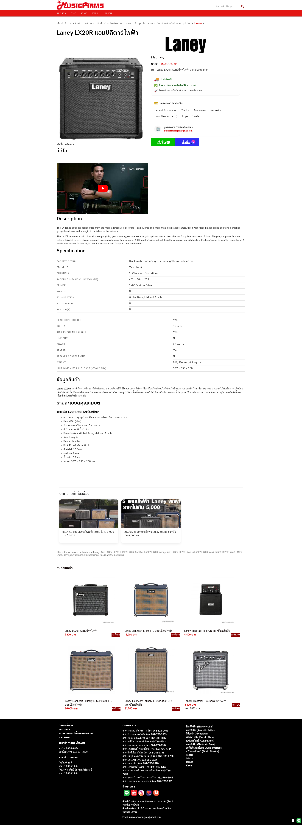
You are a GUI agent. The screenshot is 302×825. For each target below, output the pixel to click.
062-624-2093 (160, 730)
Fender (189, 754)
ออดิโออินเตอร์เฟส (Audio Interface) (204, 747)
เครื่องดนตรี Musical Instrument (104, 23)
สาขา (73, 13)
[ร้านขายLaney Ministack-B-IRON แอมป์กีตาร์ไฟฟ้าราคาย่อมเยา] (210, 600)
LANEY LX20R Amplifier (131, 552)
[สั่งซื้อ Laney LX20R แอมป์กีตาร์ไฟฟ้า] (163, 142)
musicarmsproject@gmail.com (178, 131)
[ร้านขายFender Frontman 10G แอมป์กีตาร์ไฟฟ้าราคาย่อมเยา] (211, 670)
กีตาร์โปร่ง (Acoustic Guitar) (200, 730)
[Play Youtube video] (102, 188)
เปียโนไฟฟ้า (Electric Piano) (200, 737)
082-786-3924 (149, 759)
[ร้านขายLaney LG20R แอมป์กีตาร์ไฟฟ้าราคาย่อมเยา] (91, 600)
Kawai (189, 765)
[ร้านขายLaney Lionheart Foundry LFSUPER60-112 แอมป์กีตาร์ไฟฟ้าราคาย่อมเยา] (91, 670)
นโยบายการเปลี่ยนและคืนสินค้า (76, 733)
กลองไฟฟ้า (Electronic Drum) (200, 744)
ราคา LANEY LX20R (176, 552)
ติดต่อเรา (64, 729)
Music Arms (64, 23)
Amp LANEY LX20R (110, 552)
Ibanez (189, 762)
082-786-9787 (158, 767)
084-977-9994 (158, 745)
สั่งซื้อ (95, 13)
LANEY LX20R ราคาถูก (155, 552)
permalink (119, 555)
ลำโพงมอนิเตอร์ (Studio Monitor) (202, 751)
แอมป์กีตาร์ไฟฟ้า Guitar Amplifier (170, 23)
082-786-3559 (159, 734)
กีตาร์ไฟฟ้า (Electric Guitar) (199, 726)
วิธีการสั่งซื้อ (66, 725)
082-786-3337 (158, 738)
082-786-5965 (165, 777)
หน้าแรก (61, 13)
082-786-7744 (163, 748)
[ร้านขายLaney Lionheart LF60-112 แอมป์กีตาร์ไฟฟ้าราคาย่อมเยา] (150, 600)
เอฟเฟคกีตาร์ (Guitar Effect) (200, 740)
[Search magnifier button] (242, 6)
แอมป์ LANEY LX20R (219, 552)
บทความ (107, 13)
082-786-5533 (158, 741)
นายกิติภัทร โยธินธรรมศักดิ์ (86, 555)
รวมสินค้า (64, 737)
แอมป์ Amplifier (137, 23)
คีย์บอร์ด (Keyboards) (197, 733)
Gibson (189, 758)
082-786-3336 (156, 752)
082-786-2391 (164, 781)
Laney (198, 23)
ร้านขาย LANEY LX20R (197, 552)
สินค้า (84, 13)
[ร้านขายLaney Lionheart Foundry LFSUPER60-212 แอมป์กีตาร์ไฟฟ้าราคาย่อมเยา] (151, 670)
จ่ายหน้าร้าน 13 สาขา (166, 110)
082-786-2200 (165, 756)
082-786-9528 (151, 763)
